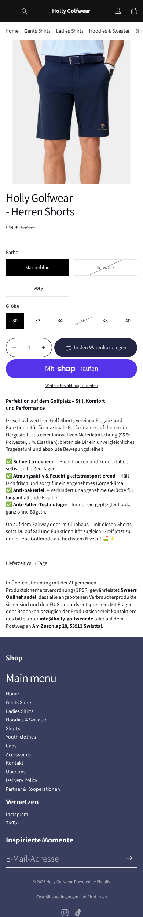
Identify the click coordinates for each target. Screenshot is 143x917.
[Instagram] (64, 912)
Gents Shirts (37, 31)
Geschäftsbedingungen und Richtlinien (71, 896)
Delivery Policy (21, 780)
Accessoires (18, 754)
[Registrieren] (129, 858)
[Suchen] (24, 11)
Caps (11, 745)
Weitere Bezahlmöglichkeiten (71, 385)
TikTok (13, 822)
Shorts (13, 728)
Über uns (16, 771)
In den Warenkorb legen (100, 347)
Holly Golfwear (59, 881)
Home (12, 31)
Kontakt (14, 763)
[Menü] (8, 11)
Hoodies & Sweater (109, 31)
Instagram (17, 814)
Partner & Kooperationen (33, 789)
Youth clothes (21, 736)
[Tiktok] (78, 912)
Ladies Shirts (70, 31)
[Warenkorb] (134, 11)
